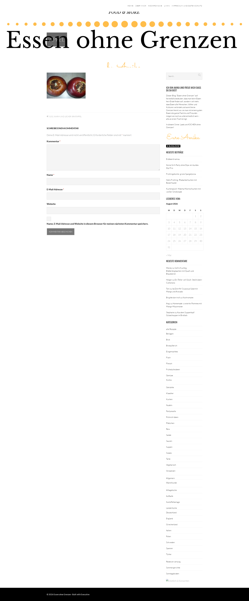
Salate (168, 435)
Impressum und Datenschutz (187, 6)
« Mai (168, 255)
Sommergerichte (173, 567)
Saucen (169, 441)
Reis (168, 429)
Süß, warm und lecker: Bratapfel (65, 116)
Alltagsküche (171, 490)
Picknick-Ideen (172, 417)
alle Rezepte (171, 329)
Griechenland (171, 524)
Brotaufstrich (171, 345)
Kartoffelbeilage (173, 502)
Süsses (169, 453)
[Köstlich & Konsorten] (177, 580)
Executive (85, 594)
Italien (168, 530)
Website (51, 203)
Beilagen (170, 333)
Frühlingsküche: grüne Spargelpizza (181, 174)
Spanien (169, 548)
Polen (168, 536)
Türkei (168, 554)
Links (167, 6)
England (169, 518)
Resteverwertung (173, 561)
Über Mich (140, 6)
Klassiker (170, 393)
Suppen (169, 447)
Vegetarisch (171, 465)
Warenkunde (171, 482)
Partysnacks (171, 411)
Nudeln (169, 405)
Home (130, 6)
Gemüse (169, 375)
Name (50, 174)
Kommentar (53, 141)
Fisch (168, 357)
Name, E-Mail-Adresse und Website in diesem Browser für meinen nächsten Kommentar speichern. (97, 223)
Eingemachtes (172, 351)
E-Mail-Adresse (55, 189)
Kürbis (169, 380)
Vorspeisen (170, 471)
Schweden (170, 542)
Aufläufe (169, 496)
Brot (168, 339)
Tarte (168, 459)
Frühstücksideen (173, 369)
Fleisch (169, 363)
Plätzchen (170, 423)
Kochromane (155, 6)
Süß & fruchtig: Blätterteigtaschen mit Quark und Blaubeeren (180, 271)
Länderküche (171, 508)
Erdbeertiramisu (173, 159)
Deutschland (171, 512)
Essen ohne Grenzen (62, 594)
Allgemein (170, 478)
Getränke (170, 387)
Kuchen (169, 399)
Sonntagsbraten (172, 573)
